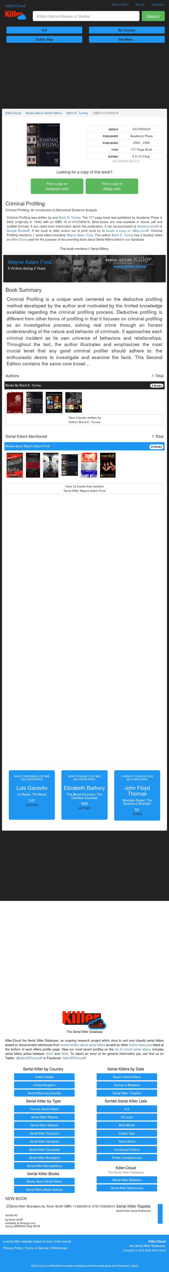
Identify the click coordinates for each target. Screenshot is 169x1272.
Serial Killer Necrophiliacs (44, 1166)
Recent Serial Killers (127, 1077)
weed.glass (104, 1265)
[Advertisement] (84, 75)
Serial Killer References (127, 1188)
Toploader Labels (127, 1265)
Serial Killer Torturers (44, 1133)
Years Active (127, 1141)
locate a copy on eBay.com (126, 230)
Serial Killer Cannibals (44, 1149)
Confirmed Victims (127, 1149)
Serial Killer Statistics (126, 1180)
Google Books (17, 230)
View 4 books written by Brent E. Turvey (84, 420)
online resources (140, 1045)
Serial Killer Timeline (127, 1093)
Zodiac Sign (44, 39)
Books (140, 4)
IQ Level (127, 1117)
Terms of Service (37, 1248)
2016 (49, 1053)
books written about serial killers (83, 1045)
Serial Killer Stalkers (44, 1125)
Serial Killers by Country (44, 1093)
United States (44, 1077)
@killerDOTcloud (27, 1058)
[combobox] (86, 16)
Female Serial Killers (44, 1109)
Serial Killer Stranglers (44, 1157)
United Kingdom (44, 1085)
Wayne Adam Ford (79, 235)
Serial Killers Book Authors (44, 1189)
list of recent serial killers (132, 1049)
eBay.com (112, 186)
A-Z (44, 30)
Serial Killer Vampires (44, 1141)
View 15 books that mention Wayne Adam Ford (84, 489)
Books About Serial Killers (44, 113)
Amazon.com (57, 186)
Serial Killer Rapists (44, 1117)
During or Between (127, 1085)
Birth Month (127, 1125)
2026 (64, 1053)
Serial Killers (120, 4)
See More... (127, 39)
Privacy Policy (12, 1248)
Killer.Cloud (15, 5)
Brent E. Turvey (77, 113)
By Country (126, 30)
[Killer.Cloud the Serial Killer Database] (15, 15)
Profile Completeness (127, 1157)
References (59, 1248)
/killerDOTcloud (72, 1058)
